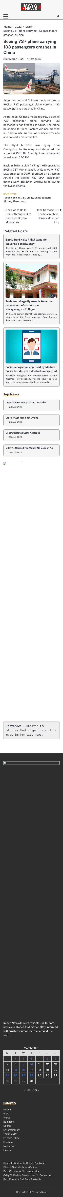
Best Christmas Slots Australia (23, 433)
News (6, 194)
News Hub (9, 1146)
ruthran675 (34, 59)
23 (23, 1075)
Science (8, 1142)
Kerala (7, 1109)
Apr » (36, 1090)
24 (31, 1075)
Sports (7, 1125)
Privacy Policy (11, 1137)
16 (23, 1069)
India (6, 1113)
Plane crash (19, 201)
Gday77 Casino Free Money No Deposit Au (29, 448)
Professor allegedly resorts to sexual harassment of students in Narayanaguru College (29, 305)
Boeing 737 (18, 197)
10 (31, 1064)
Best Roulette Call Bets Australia (22, 1179)
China (30, 197)
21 (7, 1075)
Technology (10, 1133)
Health (7, 1150)
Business (8, 1121)
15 (15, 1069)
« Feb (27, 1090)
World (13, 194)
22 (15, 1075)
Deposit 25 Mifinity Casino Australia (26, 402)
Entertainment (11, 1129)
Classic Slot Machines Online (22, 418)
